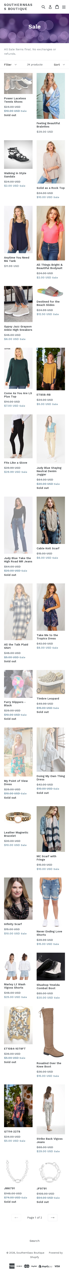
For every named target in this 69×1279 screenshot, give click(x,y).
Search (35, 1241)
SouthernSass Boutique (18, 7)
